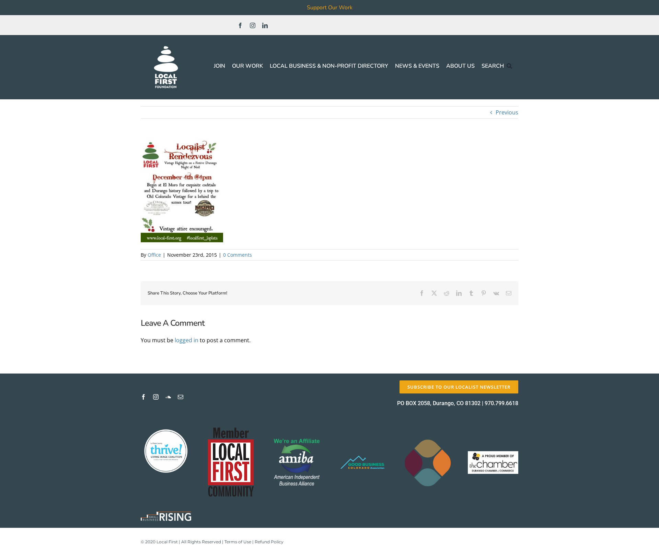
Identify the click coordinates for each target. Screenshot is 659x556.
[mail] (180, 397)
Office (154, 255)
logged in (186, 340)
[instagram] (252, 25)
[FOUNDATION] (166, 44)
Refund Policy (269, 541)
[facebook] (240, 25)
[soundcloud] (168, 397)
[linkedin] (265, 25)
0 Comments (237, 255)
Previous (507, 112)
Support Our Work (329, 7)
